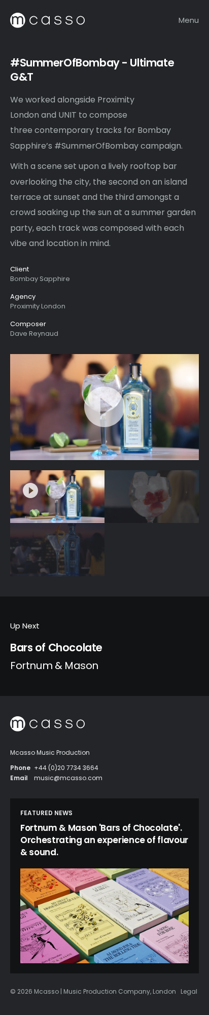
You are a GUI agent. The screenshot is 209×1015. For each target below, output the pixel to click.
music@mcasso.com (68, 778)
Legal (189, 991)
